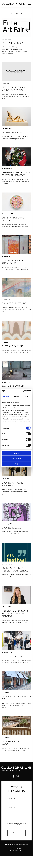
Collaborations (18, 823)
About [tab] (27, 396)
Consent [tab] (6, 396)
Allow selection (16, 458)
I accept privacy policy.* (17, 824)
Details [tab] (16, 396)
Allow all (16, 453)
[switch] (28, 433)
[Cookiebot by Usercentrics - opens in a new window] (23, 391)
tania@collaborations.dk (16, 850)
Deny (16, 464)
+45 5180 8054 (16, 848)
